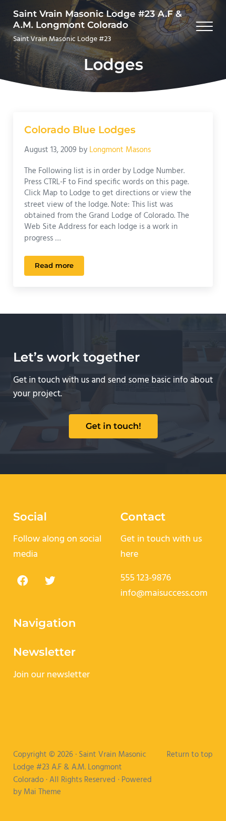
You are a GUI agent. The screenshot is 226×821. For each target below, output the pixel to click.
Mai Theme (42, 792)
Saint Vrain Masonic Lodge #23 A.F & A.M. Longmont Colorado (97, 19)
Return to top (190, 754)
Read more (59, 267)
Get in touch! (113, 426)
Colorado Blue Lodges (80, 130)
